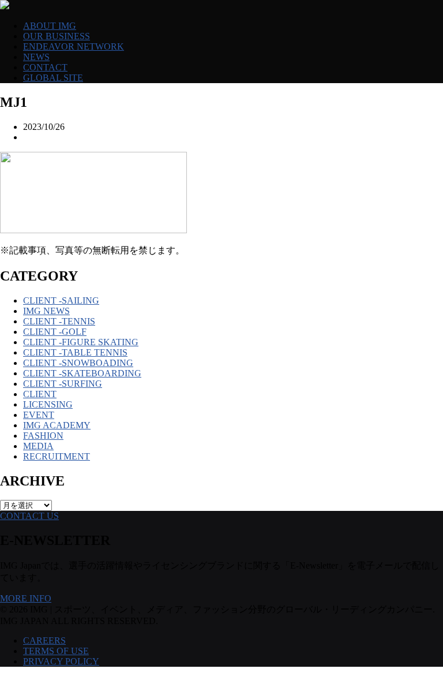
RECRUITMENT (56, 456)
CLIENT (40, 394)
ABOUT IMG (49, 26)
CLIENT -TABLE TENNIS (75, 352)
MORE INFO (25, 598)
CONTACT (45, 67)
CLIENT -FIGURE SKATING (80, 342)
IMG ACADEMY (57, 425)
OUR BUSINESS (56, 36)
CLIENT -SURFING (62, 384)
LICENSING (48, 404)
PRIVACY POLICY (61, 661)
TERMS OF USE (56, 651)
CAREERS (44, 640)
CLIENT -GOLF (55, 332)
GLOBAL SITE (53, 78)
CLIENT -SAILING (61, 300)
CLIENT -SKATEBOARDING (82, 373)
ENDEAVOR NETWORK (73, 46)
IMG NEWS (46, 311)
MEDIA (38, 446)
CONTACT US (29, 516)
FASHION (43, 435)
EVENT (38, 415)
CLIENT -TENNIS (59, 321)
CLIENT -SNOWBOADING (78, 363)
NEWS (36, 57)
